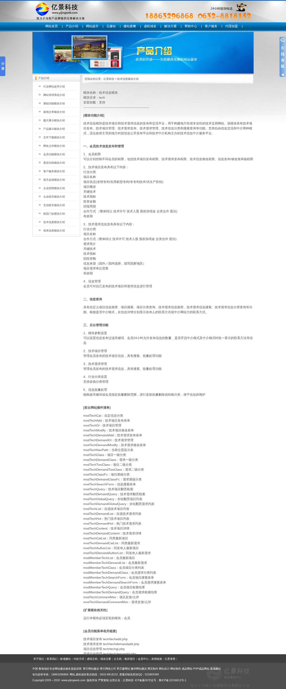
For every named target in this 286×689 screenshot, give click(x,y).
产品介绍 (72, 26)
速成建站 (215, 668)
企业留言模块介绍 (54, 196)
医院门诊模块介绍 (54, 213)
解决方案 (170, 26)
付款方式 (79, 658)
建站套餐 (130, 26)
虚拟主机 (92, 658)
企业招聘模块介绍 (54, 188)
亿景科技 (108, 79)
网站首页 (51, 26)
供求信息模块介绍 (54, 230)
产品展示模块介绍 (54, 128)
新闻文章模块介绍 (54, 112)
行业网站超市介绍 (54, 86)
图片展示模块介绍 (54, 120)
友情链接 (156, 658)
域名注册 (105, 658)
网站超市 (92, 26)
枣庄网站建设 (91, 668)
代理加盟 (231, 26)
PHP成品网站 (201, 668)
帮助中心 (191, 26)
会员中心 (143, 658)
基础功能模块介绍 (54, 103)
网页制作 (152, 668)
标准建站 (65, 658)
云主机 (118, 658)
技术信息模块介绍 (54, 222)
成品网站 (187, 668)
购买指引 (129, 658)
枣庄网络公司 (108, 668)
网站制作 (175, 668)
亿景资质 (170, 658)
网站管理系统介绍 (54, 95)
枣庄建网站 (123, 668)
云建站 (111, 26)
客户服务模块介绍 (54, 171)
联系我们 (52, 658)
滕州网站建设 (139, 668)
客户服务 (211, 26)
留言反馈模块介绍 (54, 179)
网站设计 (164, 668)
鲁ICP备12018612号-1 (172, 680)
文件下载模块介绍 (54, 137)
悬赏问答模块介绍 (54, 162)
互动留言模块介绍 (54, 205)
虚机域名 (150, 26)
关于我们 (38, 658)
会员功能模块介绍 (54, 154)
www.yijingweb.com (73, 680)
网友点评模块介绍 (54, 145)
